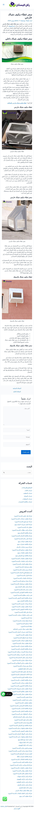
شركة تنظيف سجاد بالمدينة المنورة (22, 643)
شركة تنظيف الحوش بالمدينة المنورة (22, 731)
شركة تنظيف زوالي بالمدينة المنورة (22, 771)
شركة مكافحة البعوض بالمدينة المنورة (21, 609)
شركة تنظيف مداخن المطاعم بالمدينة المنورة (19, 663)
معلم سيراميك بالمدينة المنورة (23, 567)
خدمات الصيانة (28, 496)
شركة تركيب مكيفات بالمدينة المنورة (22, 561)
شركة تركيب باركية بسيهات (24, 776)
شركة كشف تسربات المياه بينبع (23, 524)
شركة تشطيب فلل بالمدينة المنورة (22, 773)
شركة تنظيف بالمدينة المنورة (24, 635)
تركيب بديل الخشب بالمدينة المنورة (22, 700)
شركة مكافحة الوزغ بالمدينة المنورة (22, 677)
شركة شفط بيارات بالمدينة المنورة (22, 621)
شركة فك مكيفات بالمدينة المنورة (22, 578)
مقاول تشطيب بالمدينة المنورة (23, 703)
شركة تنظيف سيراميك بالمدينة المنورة (21, 584)
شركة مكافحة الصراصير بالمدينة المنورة (21, 705)
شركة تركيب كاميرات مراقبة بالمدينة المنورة (20, 655)
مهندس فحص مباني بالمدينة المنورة (22, 748)
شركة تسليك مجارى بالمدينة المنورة (22, 660)
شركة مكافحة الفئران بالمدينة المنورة (21, 649)
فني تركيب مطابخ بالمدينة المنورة (23, 595)
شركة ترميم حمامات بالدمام (24, 547)
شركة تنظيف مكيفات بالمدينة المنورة (22, 558)
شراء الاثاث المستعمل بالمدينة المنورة (21, 674)
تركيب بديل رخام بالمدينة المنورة (23, 589)
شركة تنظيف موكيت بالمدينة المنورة (22, 606)
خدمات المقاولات (27, 499)
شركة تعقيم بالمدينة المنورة (24, 697)
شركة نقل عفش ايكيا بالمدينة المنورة (22, 671)
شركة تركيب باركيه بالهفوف (24, 779)
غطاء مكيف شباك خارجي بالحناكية (16, 103)
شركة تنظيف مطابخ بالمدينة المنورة (22, 691)
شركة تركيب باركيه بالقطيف (24, 782)
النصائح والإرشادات (27, 487)
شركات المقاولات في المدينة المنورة (22, 714)
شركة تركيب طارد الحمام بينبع (23, 587)
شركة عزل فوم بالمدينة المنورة (23, 521)
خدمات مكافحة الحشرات (25, 502)
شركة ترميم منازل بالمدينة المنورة (22, 570)
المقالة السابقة (17, 388)
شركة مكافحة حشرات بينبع (24, 544)
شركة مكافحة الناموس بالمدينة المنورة (21, 686)
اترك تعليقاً (29, 20)
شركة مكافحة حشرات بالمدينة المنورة (21, 646)
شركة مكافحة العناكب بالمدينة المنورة (21, 759)
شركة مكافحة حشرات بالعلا (24, 756)
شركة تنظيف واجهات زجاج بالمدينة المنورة (20, 728)
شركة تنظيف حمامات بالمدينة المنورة (21, 519)
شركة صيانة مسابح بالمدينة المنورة (22, 581)
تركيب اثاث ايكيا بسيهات (25, 742)
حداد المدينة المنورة (26, 618)
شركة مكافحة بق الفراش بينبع (24, 555)
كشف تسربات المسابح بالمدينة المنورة (21, 754)
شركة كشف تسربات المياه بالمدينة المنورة (20, 632)
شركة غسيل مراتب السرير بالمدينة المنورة (20, 751)
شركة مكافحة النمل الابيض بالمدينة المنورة (20, 598)
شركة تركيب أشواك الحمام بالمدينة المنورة (20, 734)
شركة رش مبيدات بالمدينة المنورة (22, 666)
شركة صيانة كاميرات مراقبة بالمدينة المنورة (20, 652)
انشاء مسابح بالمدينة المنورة (24, 623)
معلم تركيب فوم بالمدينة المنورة (23, 720)
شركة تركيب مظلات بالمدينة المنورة (22, 530)
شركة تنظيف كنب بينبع (26, 796)
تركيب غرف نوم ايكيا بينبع (25, 739)
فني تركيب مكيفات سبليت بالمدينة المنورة (20, 615)
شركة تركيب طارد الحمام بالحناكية (22, 717)
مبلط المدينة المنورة (26, 626)
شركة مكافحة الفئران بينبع (25, 601)
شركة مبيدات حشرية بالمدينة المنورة (22, 604)
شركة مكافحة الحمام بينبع (25, 533)
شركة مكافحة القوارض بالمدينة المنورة (21, 592)
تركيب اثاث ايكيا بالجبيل (25, 788)
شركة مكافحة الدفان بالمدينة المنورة (22, 711)
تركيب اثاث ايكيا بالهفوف (25, 745)
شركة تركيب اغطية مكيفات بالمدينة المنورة (20, 793)
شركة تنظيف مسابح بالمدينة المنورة (22, 550)
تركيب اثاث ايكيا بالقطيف (25, 669)
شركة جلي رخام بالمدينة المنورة (23, 538)
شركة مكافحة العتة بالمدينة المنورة (22, 762)
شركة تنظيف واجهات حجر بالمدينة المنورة (20, 737)
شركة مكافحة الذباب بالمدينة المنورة (22, 708)
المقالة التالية (17, 391)
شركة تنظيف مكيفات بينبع (25, 553)
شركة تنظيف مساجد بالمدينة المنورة (22, 683)
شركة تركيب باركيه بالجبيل (24, 785)
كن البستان (11, 26)
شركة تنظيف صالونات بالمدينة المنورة (21, 768)
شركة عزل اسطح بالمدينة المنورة (23, 638)
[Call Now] (3, 694)
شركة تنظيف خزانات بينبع (25, 541)
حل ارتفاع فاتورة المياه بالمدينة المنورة (21, 572)
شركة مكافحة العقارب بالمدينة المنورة (21, 680)
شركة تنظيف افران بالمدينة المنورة (22, 564)
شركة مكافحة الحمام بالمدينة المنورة (22, 536)
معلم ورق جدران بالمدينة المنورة (23, 722)
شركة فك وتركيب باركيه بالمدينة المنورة (21, 765)
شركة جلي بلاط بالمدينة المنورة (23, 612)
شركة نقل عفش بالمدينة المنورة (23, 516)
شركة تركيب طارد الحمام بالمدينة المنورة (20, 657)
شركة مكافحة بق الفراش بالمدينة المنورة (20, 725)
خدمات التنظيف (27, 493)
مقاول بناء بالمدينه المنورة (25, 527)
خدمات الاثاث (28, 490)
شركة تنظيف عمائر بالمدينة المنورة (22, 694)
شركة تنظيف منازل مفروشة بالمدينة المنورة (20, 688)
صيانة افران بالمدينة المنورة (24, 575)
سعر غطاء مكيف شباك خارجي (23, 790)
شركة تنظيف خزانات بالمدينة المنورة (22, 640)
